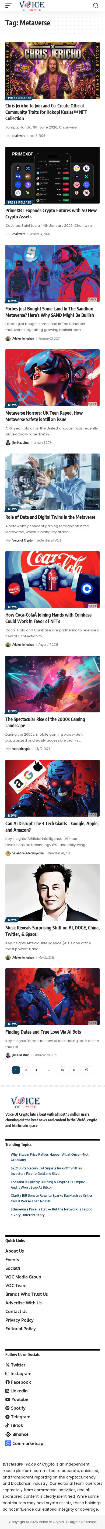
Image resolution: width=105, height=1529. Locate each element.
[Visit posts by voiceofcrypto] (8, 749)
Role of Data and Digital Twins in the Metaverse (50, 517)
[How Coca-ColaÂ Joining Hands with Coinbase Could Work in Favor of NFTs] (52, 579)
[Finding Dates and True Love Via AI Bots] (52, 996)
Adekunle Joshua (23, 338)
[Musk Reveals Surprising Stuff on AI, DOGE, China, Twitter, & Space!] (52, 892)
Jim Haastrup (20, 443)
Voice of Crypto (22, 540)
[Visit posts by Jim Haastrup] (8, 442)
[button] (10, 5)
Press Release (19, 97)
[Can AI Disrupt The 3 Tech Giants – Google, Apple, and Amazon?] (52, 788)
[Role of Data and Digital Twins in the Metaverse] (52, 482)
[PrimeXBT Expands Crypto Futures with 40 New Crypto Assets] (52, 175)
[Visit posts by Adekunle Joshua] (8, 338)
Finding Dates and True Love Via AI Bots (43, 1032)
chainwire (18, 136)
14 (62, 1069)
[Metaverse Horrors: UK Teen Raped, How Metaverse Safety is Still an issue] (52, 377)
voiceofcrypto (21, 749)
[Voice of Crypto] (32, 5)
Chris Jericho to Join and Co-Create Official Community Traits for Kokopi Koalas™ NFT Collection (46, 112)
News (12, 300)
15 (74, 1069)
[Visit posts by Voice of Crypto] (8, 540)
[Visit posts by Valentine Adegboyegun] (8, 853)
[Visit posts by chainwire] (8, 135)
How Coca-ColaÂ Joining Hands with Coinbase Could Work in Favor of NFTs (48, 618)
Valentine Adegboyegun (28, 853)
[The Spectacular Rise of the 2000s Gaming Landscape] (52, 684)
